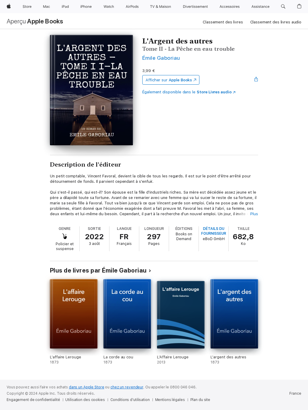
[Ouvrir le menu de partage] (256, 79)
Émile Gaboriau (161, 58)
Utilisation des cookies (85, 400)
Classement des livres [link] (223, 22)
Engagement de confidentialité (33, 400)
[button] (283, 6)
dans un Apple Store (86, 387)
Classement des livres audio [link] (276, 22)
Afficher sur (169, 80)
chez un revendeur (126, 387)
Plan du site (200, 400)
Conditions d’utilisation (130, 400)
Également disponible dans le (187, 92)
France (295, 393)
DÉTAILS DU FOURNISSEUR (213, 231)
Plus (254, 214)
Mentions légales (170, 400)
